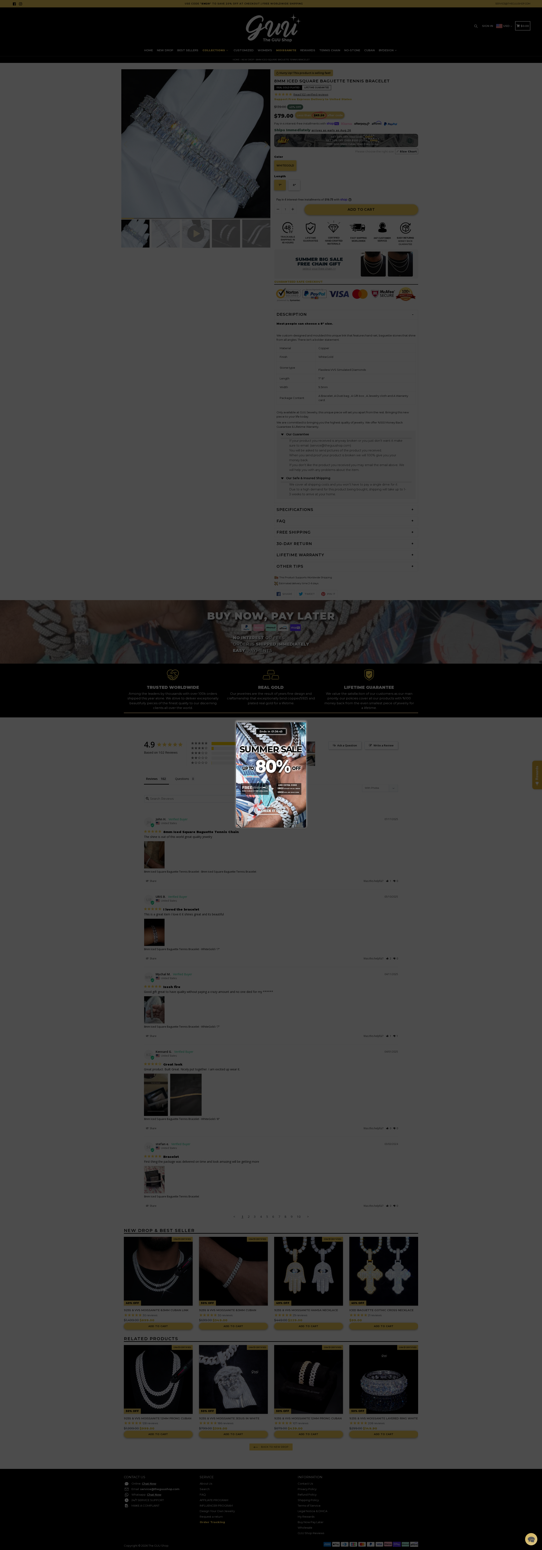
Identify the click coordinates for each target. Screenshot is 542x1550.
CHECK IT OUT (271, 809)
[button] (531, 1539)
